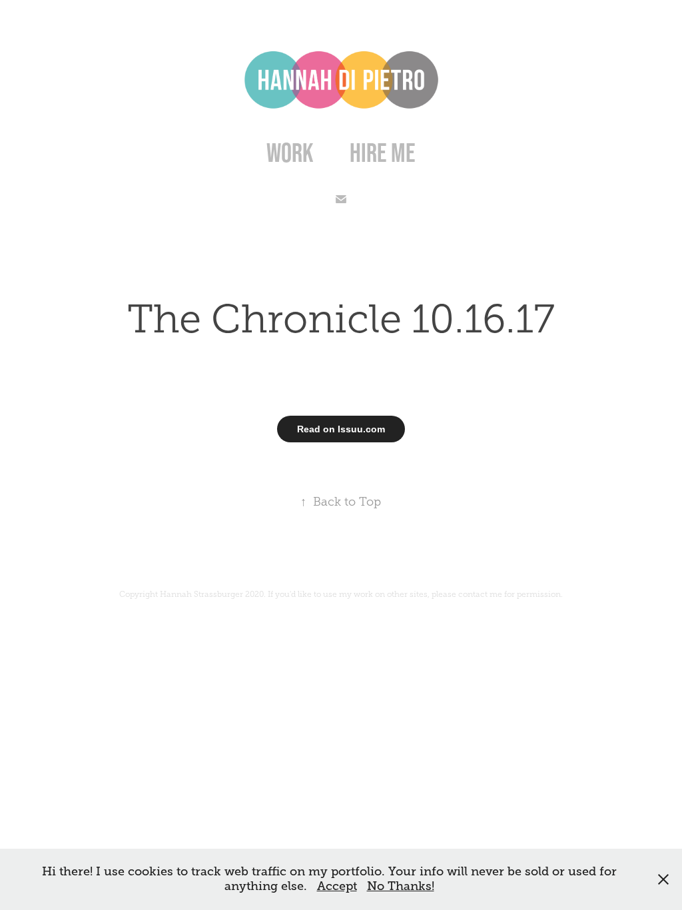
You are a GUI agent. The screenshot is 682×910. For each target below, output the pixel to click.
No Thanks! (400, 886)
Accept (337, 886)
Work (290, 152)
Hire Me (383, 152)
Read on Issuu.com (341, 429)
